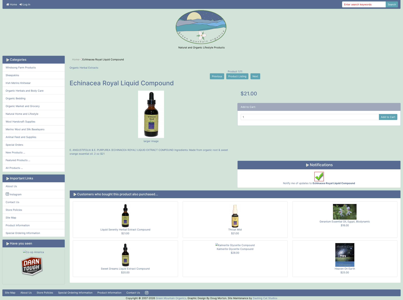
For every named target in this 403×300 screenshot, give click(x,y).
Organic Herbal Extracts (84, 67)
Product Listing (237, 76)
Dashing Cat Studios (265, 298)
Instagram (15, 194)
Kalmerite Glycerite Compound (235, 248)
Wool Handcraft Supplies (20, 121)
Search (392, 4)
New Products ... (15, 152)
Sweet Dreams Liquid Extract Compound (125, 268)
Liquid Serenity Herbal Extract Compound (125, 229)
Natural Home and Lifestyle (22, 113)
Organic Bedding (16, 98)
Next (255, 76)
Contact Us (12, 202)
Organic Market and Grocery (23, 106)
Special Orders (14, 144)
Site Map (11, 217)
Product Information (18, 225)
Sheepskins (12, 75)
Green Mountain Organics (171, 298)
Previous (217, 76)
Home (13, 4)
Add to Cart (388, 117)
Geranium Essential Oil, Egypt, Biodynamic (345, 221)
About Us (11, 186)
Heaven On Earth (345, 268)
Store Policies (14, 209)
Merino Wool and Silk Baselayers (25, 129)
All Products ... (14, 167)
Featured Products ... (18, 160)
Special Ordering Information (23, 233)
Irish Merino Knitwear (18, 82)
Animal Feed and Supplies (21, 137)
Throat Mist (235, 229)
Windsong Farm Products (21, 67)
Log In (26, 4)
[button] (393, 291)
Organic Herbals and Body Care (24, 90)
